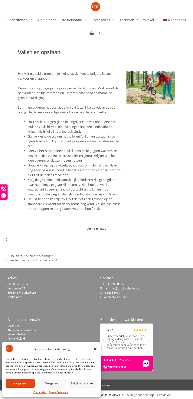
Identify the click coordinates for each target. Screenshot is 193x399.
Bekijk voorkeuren (82, 383)
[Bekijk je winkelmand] (91, 33)
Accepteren (20, 383)
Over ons (13, 325)
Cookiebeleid (40, 392)
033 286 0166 (115, 284)
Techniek (127, 20)
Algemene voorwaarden (23, 330)
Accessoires (100, 20)
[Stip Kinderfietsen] (96, 6)
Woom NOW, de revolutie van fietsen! (33, 260)
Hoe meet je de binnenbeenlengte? (32, 256)
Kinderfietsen (17, 20)
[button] (95, 349)
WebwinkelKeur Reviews (102, 395)
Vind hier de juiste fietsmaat (59, 20)
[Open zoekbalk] (101, 33)
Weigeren (51, 383)
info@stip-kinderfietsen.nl (126, 288)
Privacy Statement (58, 392)
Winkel (148, 20)
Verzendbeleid (17, 334)
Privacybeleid (16, 338)
